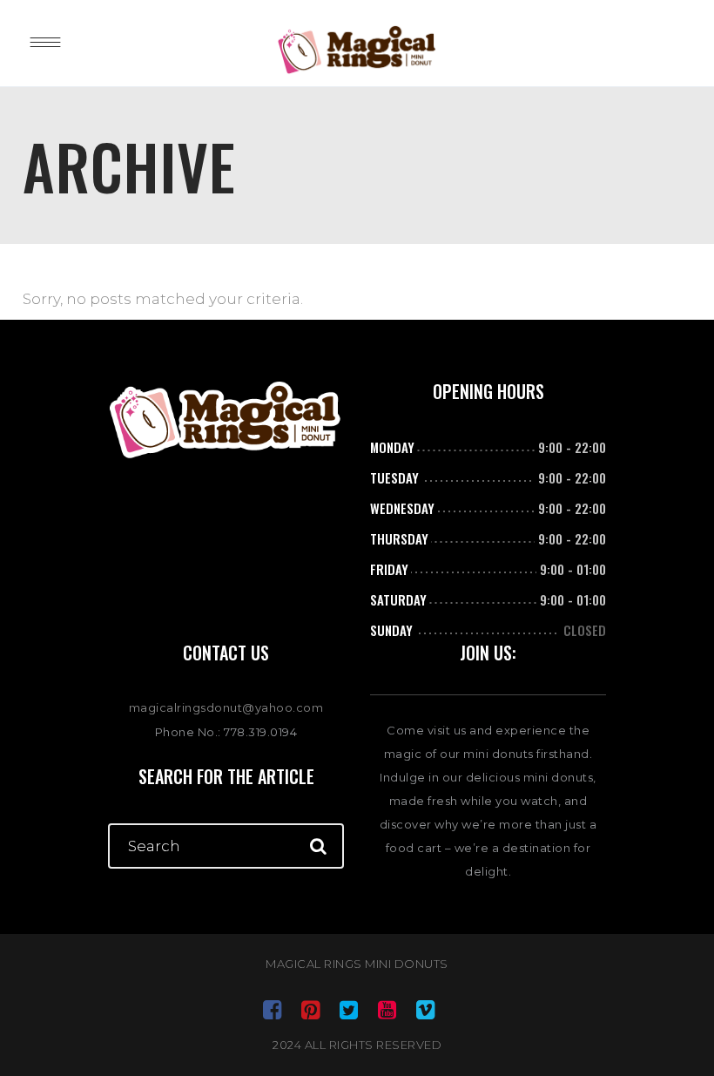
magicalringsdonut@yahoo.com (226, 707)
